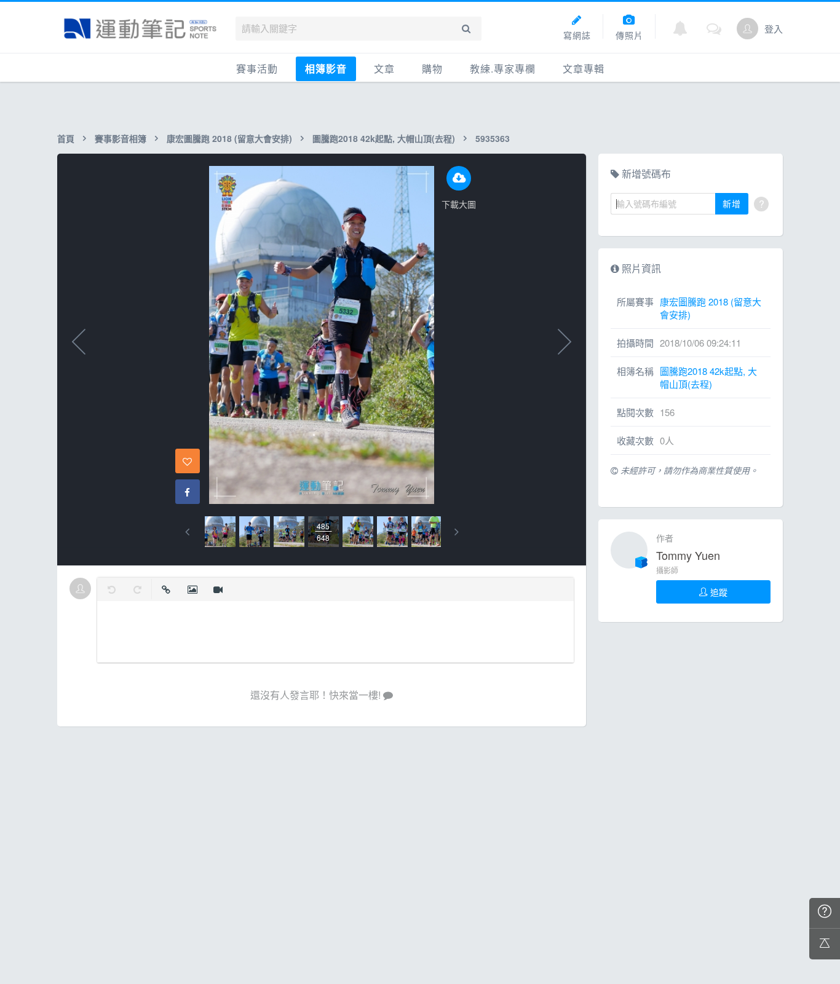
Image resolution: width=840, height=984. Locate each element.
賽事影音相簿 (120, 138)
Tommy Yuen (688, 555)
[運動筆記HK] (140, 28)
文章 (384, 68)
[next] (456, 532)
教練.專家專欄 (503, 68)
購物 (432, 68)
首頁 (65, 138)
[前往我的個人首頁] (747, 28)
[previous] (187, 532)
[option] (220, 531)
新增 (732, 203)
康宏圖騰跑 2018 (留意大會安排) (229, 138)
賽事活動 (257, 68)
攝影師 (667, 570)
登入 (773, 28)
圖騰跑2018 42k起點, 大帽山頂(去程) (383, 138)
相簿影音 (326, 68)
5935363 (492, 138)
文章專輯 (583, 68)
